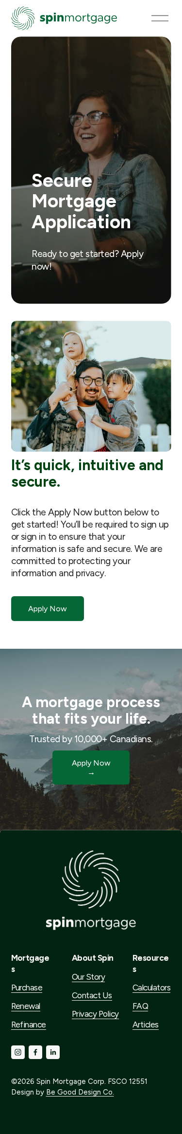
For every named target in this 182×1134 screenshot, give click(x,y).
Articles (145, 1024)
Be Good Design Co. (80, 1092)
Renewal (25, 1006)
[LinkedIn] (53, 1052)
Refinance (28, 1024)
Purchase (27, 987)
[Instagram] (18, 1052)
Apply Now (47, 608)
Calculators (151, 987)
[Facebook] (35, 1052)
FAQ (140, 1006)
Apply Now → (91, 767)
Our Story (88, 977)
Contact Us (92, 995)
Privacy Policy (95, 1014)
